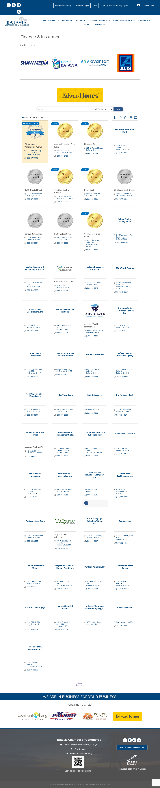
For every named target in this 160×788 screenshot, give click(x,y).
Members (66, 20)
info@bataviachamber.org (80, 753)
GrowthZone (105, 784)
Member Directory (63, 6)
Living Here (99, 24)
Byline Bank (89, 190)
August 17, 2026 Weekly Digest (132, 769)
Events (86, 24)
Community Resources (98, 20)
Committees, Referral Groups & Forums (130, 20)
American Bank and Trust (34, 447)
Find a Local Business (48, 20)
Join (95, 6)
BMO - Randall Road (33, 190)
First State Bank (90, 144)
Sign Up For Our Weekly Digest (115, 6)
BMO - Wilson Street (62, 234)
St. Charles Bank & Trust (124, 190)
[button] (23, 117)
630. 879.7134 (81, 749)
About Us (80, 20)
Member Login (82, 6)
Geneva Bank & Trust (33, 234)
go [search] (119, 109)
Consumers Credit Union (64, 282)
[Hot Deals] (86, 504)
